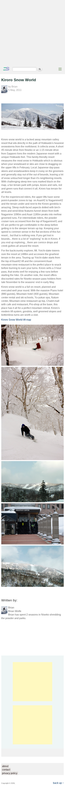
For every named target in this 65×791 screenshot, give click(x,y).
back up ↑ (58, 783)
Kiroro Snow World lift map (16, 319)
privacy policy (9, 773)
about (5, 766)
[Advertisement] (32, 34)
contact (6, 769)
